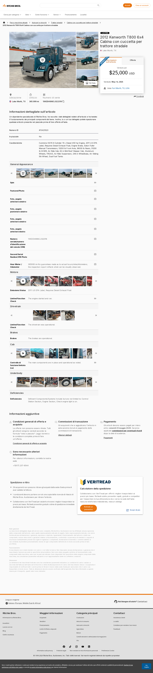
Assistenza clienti (119, 618)
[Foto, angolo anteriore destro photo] (95, 229)
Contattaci (142, 601)
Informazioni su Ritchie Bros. (12, 618)
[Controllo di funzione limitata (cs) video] (95, 362)
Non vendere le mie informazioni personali (84, 651)
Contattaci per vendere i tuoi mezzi (125, 625)
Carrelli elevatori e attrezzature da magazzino (91, 637)
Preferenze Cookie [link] (108, 651)
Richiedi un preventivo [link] (88, 508)
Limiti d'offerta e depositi (48, 629)
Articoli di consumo (82, 622)
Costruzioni (80, 618)
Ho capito (146, 666)
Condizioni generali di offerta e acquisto (30, 443)
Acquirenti (43, 618)
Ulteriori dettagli (65, 435)
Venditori (42, 622)
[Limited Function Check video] (95, 298)
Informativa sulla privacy (45, 651)
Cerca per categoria (11, 15)
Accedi (127, 5)
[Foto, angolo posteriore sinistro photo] (95, 209)
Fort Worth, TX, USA (120, 88)
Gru (77, 641)
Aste (27, 15)
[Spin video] (95, 182)
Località (83, 15)
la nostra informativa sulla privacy (40, 667)
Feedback (116, 629)
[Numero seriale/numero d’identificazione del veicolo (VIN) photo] (95, 239)
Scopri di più (135, 510)
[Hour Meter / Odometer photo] (95, 264)
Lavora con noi (7, 627)
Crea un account (142, 5)
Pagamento (43, 633)
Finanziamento (71, 15)
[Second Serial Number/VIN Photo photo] (95, 254)
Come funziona (41, 15)
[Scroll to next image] (96, 173)
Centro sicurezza (8, 635)
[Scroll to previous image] (11, 173)
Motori (78, 633)
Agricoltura (80, 629)
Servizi (56, 15)
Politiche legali (61, 651)
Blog (4, 631)
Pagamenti (108, 438)
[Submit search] (98, 5)
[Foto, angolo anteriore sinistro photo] (95, 199)
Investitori (6, 623)
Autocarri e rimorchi (82, 625)
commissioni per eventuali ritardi (127, 431)
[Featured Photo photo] (95, 191)
